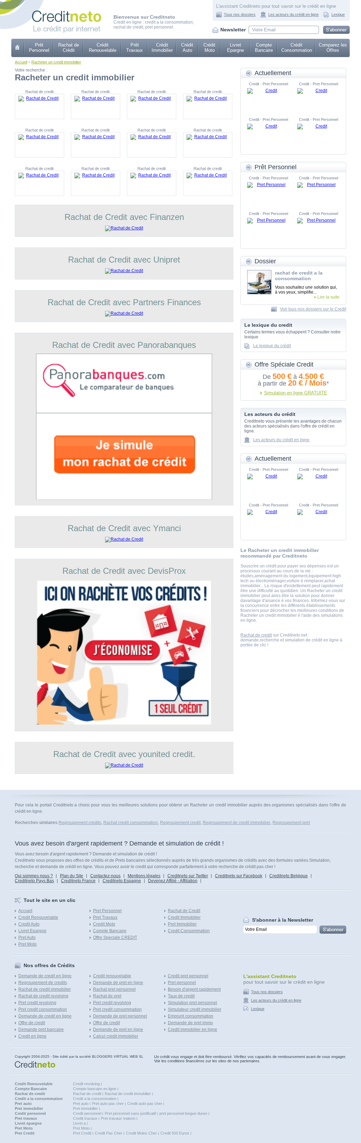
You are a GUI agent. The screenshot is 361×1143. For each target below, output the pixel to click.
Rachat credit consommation (130, 822)
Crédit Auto (187, 47)
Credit (17, 48)
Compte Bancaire (264, 47)
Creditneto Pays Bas (34, 880)
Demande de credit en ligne (45, 975)
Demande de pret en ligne (118, 982)
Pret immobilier (85, 1108)
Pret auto (80, 1103)
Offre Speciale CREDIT (115, 937)
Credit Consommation (189, 930)
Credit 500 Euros (174, 1133)
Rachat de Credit (184, 910)
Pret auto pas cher (108, 1103)
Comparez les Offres (333, 47)
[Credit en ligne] (66, 13)
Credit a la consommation (94, 1098)
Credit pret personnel (188, 975)
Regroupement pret (291, 822)
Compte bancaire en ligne (94, 1089)
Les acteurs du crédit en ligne (293, 14)
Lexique (338, 14)
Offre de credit (31, 1022)
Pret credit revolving (37, 1002)
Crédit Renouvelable (102, 47)
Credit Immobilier (184, 917)
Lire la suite (328, 297)
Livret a (79, 1123)
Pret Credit (82, 1133)
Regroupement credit (180, 822)
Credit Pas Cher (108, 1133)
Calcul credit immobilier (115, 1036)
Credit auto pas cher (144, 1103)
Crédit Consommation (296, 47)
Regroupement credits (80, 822)
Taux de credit (181, 996)
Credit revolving (86, 1084)
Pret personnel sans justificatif (130, 1113)
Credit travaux (85, 1118)
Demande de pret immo (190, 1022)
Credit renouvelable (112, 975)
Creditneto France (78, 880)
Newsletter (233, 29)
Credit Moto (104, 924)
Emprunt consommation (190, 1016)
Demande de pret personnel (120, 1016)
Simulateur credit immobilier (194, 1009)
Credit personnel (87, 1113)
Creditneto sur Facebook (238, 875)
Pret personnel (182, 982)
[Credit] (268, 98)
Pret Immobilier (182, 924)
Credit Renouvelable (38, 917)
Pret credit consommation (42, 1009)
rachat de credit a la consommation (299, 275)
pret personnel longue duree (183, 1113)
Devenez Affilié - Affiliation (172, 880)
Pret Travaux (105, 917)
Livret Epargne (235, 47)
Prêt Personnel (39, 47)
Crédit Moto (209, 47)
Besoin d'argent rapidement (194, 989)
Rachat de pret (107, 996)
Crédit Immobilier (162, 47)
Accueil (21, 62)
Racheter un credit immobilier (56, 62)
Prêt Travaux (134, 47)
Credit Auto (28, 924)
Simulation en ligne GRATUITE (295, 392)
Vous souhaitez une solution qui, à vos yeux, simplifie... (306, 290)
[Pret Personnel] (268, 192)
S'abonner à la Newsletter (282, 920)
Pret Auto (27, 937)
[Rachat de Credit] (39, 106)
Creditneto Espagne (122, 880)
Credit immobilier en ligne (192, 1029)
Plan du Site (71, 875)
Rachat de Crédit (68, 47)
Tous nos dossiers (240, 14)
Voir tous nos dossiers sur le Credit (313, 309)
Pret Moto (27, 944)
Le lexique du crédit (272, 345)
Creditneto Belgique (288, 875)
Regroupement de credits (42, 982)
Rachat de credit (256, 635)
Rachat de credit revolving (43, 996)
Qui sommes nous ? (34, 875)
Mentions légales (144, 875)
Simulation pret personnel (192, 1002)
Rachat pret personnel (114, 989)
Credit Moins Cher (141, 1133)
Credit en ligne (32, 1036)
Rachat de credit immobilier (44, 989)
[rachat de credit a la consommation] (259, 282)
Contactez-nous (105, 875)
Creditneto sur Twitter (187, 875)
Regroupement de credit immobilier (236, 822)
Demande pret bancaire (41, 1029)
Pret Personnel (107, 910)
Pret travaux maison (118, 1118)
